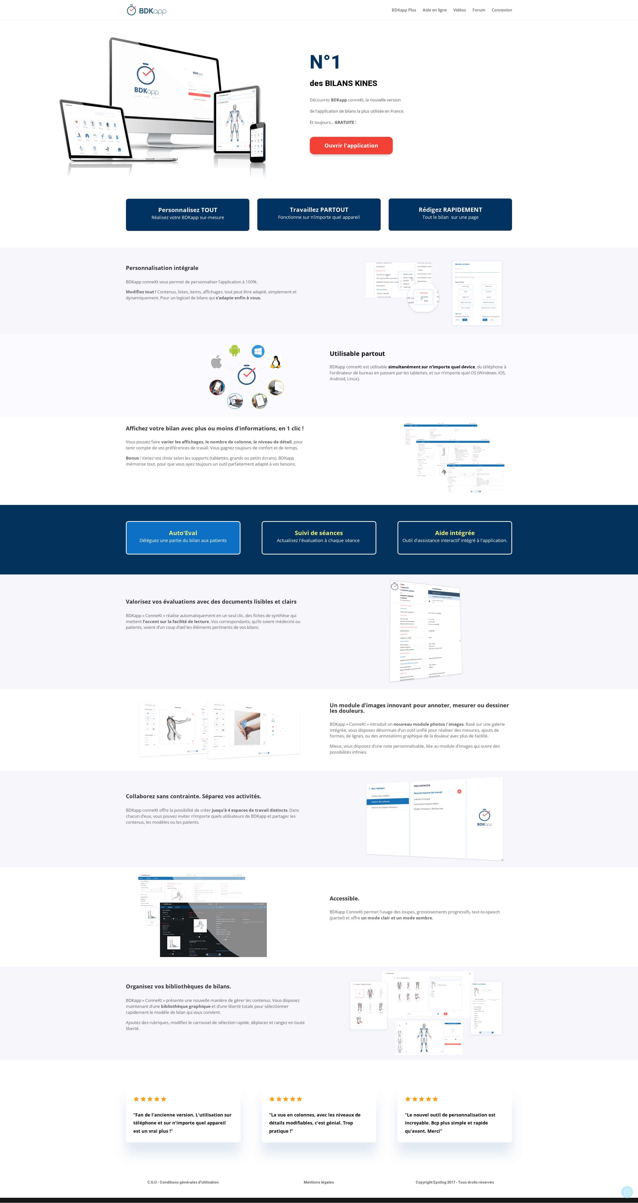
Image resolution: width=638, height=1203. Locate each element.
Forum (479, 10)
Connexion (502, 10)
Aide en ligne (435, 10)
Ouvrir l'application (351, 145)
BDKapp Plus (404, 10)
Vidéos (459, 10)
